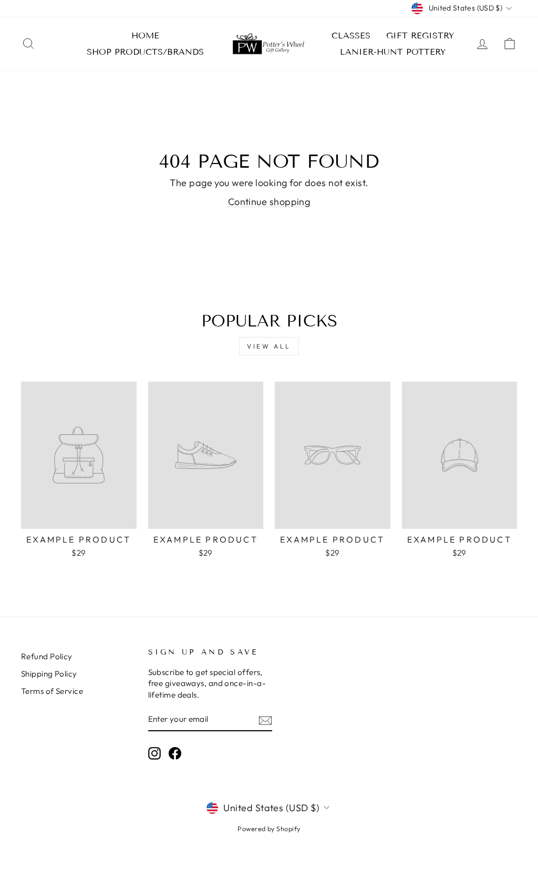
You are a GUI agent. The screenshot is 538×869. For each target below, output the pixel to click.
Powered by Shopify (268, 828)
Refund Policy (47, 656)
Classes (351, 35)
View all (269, 346)
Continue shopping (269, 202)
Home (145, 35)
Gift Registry (420, 35)
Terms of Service (52, 691)
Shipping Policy (49, 674)
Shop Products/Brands (145, 52)
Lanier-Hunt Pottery (393, 52)
